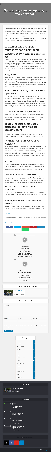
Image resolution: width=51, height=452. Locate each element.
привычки (14, 222)
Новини (15, 290)
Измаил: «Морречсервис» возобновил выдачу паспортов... (17, 405)
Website (35, 318)
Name (6, 318)
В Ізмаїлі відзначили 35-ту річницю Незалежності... (17, 390)
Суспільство (20, 290)
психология (21, 222)
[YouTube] (16, 442)
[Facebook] (11, 442)
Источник (7, 213)
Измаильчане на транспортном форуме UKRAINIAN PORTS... (17, 413)
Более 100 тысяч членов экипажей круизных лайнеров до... (18, 428)
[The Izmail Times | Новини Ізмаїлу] (25, 1)
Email (20, 318)
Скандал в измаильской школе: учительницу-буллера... (18, 420)
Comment (6, 305)
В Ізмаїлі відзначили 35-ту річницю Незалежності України (19, 293)
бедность (7, 222)
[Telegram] (21, 442)
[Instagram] (6, 442)
